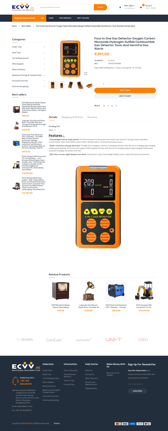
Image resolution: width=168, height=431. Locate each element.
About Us (88, 370)
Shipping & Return (72, 117)
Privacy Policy (69, 384)
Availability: (98, 60)
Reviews (92, 117)
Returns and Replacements (91, 383)
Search (57, 423)
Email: (14, 406)
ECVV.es (30, 423)
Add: (13, 390)
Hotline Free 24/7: (27, 378)
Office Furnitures (49, 386)
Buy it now (125, 90)
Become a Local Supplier (113, 374)
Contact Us (89, 374)
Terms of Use (69, 381)
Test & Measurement (51, 378)
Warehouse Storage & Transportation (51, 391)
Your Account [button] (129, 8)
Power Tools (47, 370)
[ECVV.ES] (23, 5)
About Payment (91, 378)
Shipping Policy (91, 388)
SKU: (96, 64)
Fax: (13, 410)
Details (53, 117)
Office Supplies (48, 382)
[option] (52, 85)
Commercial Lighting (51, 400)
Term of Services (70, 370)
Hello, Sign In (129, 6)
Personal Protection (51, 396)
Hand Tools (47, 374)
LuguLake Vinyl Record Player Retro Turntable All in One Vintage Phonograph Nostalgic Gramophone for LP (34, 123)
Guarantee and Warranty (70, 375)
